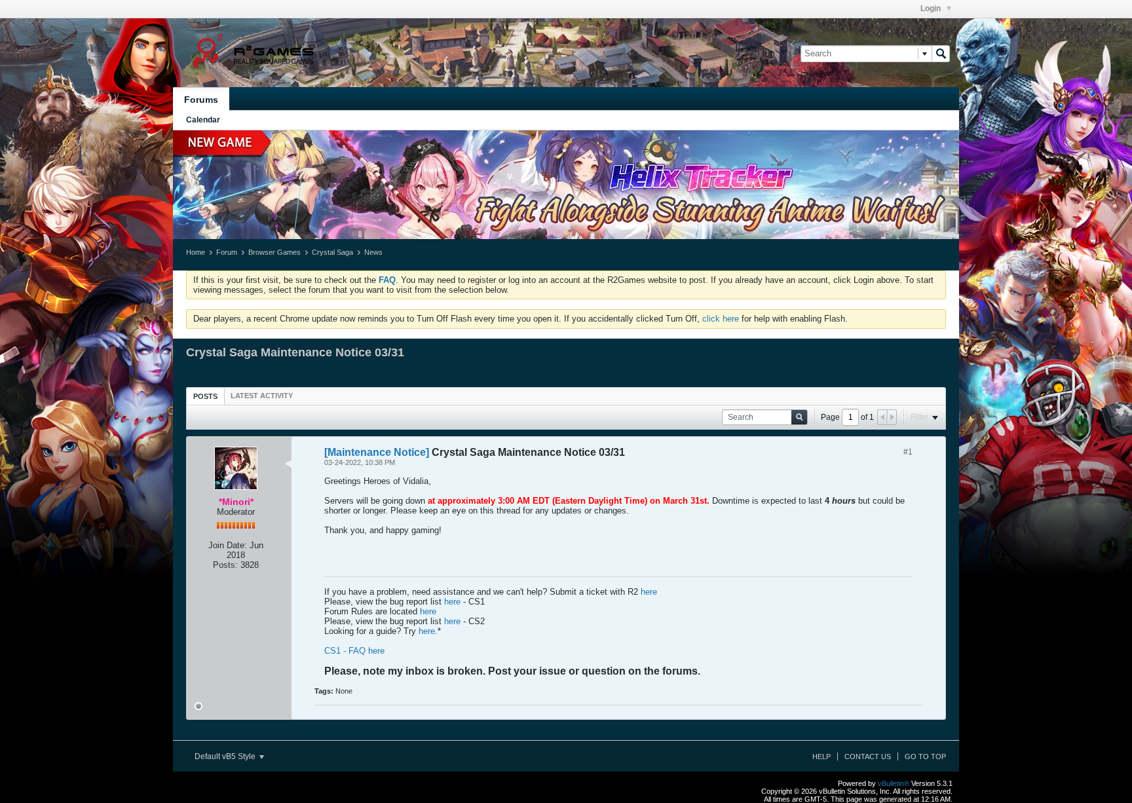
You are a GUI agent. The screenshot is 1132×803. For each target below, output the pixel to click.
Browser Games (274, 252)
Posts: (225, 565)
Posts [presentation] (205, 396)
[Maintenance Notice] (376, 452)
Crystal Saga (332, 252)
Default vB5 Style (226, 756)
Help (821, 756)
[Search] (941, 53)
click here (720, 319)
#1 (908, 452)
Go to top (925, 756)
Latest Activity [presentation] (262, 396)
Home (195, 252)
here (649, 592)
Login (931, 8)
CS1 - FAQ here (354, 651)
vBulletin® (893, 783)
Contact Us (867, 756)
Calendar (203, 119)
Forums (201, 99)
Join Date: (227, 545)
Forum (226, 252)
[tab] (205, 396)
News (373, 252)
